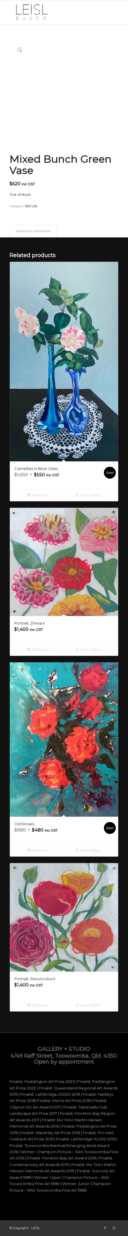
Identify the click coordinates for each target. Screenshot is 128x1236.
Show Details (89, 495)
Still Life (31, 206)
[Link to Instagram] (114, 1227)
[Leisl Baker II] (53, 12)
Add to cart (40, 495)
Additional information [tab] (33, 231)
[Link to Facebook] (105, 1227)
